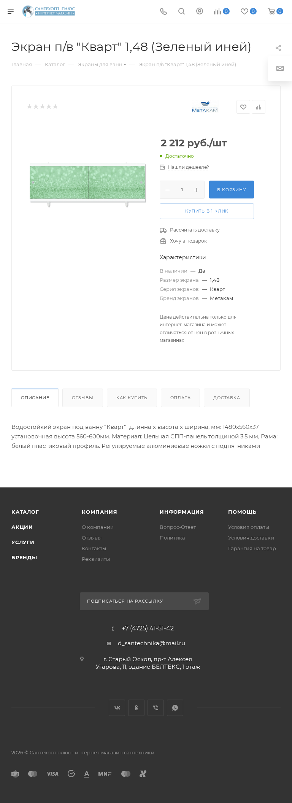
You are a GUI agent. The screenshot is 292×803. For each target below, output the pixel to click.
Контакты (94, 548)
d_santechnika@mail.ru (151, 643)
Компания (99, 512)
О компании (98, 527)
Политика (172, 538)
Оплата (180, 397)
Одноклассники (136, 708)
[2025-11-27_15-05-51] (87, 184)
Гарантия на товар (252, 548)
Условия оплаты (248, 527)
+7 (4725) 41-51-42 (148, 628)
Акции (22, 527)
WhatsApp (175, 708)
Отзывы (83, 397)
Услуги (23, 542)
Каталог (25, 512)
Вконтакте (117, 708)
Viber (156, 708)
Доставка (226, 397)
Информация (182, 512)
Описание (35, 397)
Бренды (24, 557)
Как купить (132, 397)
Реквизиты (96, 559)
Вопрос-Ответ (178, 527)
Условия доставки (251, 538)
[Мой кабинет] (199, 12)
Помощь (242, 512)
